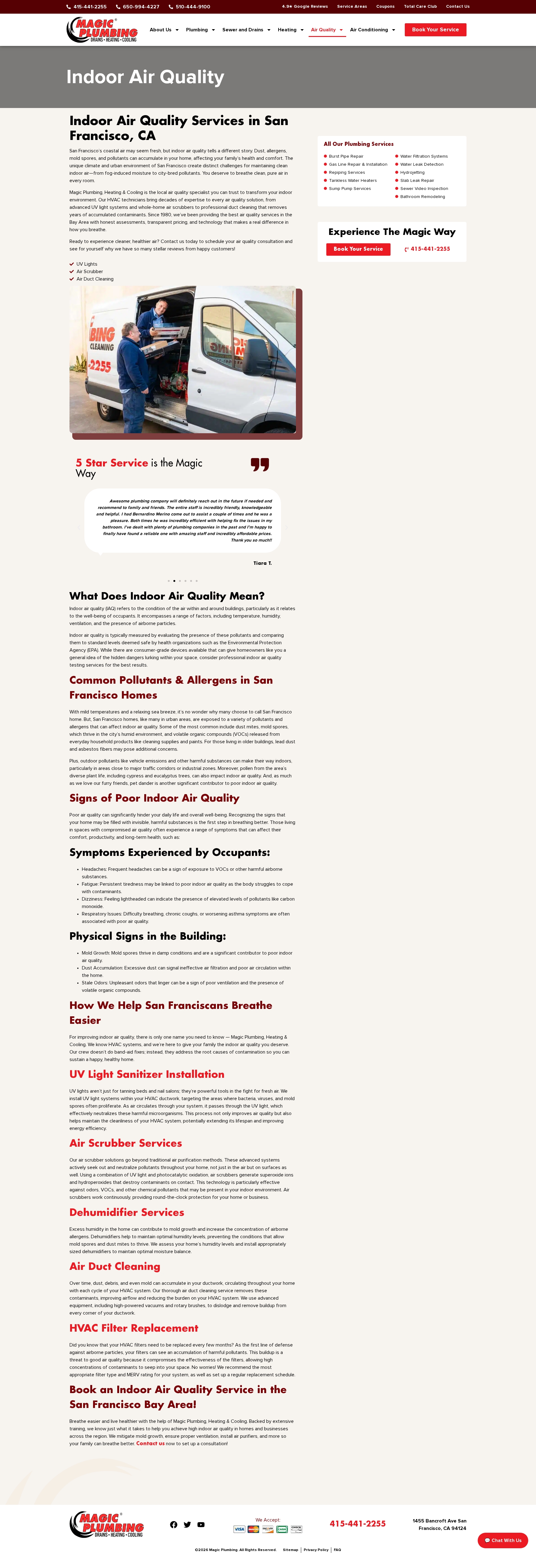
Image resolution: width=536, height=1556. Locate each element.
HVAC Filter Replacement (133, 1328)
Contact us (150, 1443)
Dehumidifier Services (126, 1212)
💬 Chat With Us (503, 1540)
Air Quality (323, 30)
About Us (161, 30)
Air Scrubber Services (125, 1143)
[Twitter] (187, 1524)
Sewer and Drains (242, 30)
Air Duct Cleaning (114, 1266)
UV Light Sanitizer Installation (147, 1074)
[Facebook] (173, 1524)
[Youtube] (201, 1524)
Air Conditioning (369, 30)
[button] (79, 527)
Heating (287, 30)
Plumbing (197, 30)
